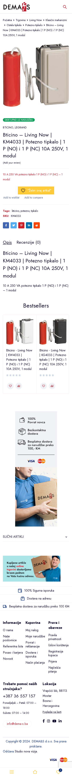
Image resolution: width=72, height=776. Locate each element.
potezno (25, 211)
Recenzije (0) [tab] (29, 242)
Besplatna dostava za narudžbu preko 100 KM (39, 606)
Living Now (35, 20)
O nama (8, 630)
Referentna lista (13, 646)
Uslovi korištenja (58, 645)
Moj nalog (32, 630)
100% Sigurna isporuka (39, 590)
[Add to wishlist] (11, 197)
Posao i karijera (13, 652)
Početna (7, 20)
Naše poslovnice (10, 638)
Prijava (52, 661)
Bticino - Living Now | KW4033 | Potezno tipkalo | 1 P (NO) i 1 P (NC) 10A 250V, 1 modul (19, 359)
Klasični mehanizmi (56, 20)
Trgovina (21, 20)
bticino (15, 211)
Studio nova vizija (26, 751)
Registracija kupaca (55, 653)
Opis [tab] (7, 242)
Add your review (12, 163)
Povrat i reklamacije (33, 644)
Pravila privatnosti (54, 637)
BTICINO (8, 127)
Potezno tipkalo (33, 25)
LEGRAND (21, 127)
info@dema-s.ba (17, 724)
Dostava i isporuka (32, 654)
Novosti (8, 658)
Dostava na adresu (39, 598)
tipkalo (34, 211)
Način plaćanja (35, 662)
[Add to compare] (33, 197)
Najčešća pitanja (54, 669)
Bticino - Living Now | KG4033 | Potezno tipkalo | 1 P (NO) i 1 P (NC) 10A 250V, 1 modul (52, 359)
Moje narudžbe (35, 636)
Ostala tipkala (14, 25)
